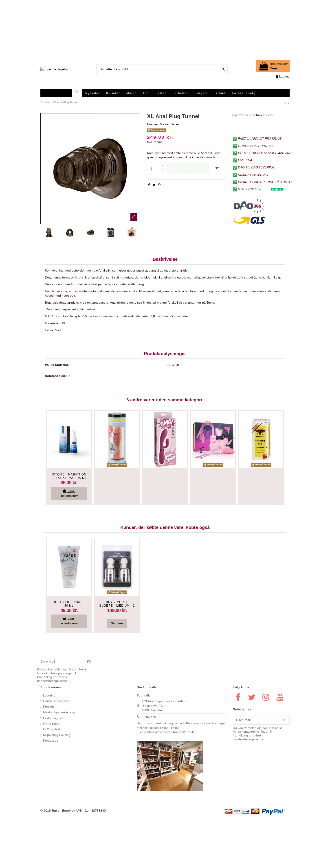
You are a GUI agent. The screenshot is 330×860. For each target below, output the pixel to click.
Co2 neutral (51, 729)
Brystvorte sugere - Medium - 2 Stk (117, 605)
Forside (48, 706)
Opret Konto (51, 723)
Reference (52, 376)
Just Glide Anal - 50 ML (68, 603)
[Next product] (289, 102)
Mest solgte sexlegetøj (59, 712)
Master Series (170, 124)
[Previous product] (286, 102)
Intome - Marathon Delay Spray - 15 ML (69, 476)
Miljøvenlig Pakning (56, 735)
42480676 (149, 717)
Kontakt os (50, 740)
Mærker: (153, 124)
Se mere (117, 623)
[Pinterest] (159, 185)
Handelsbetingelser (56, 701)
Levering (49, 695)
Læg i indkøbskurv (191, 168)
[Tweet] (154, 185)
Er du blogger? (53, 718)
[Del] (149, 185)
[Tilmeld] (89, 661)
